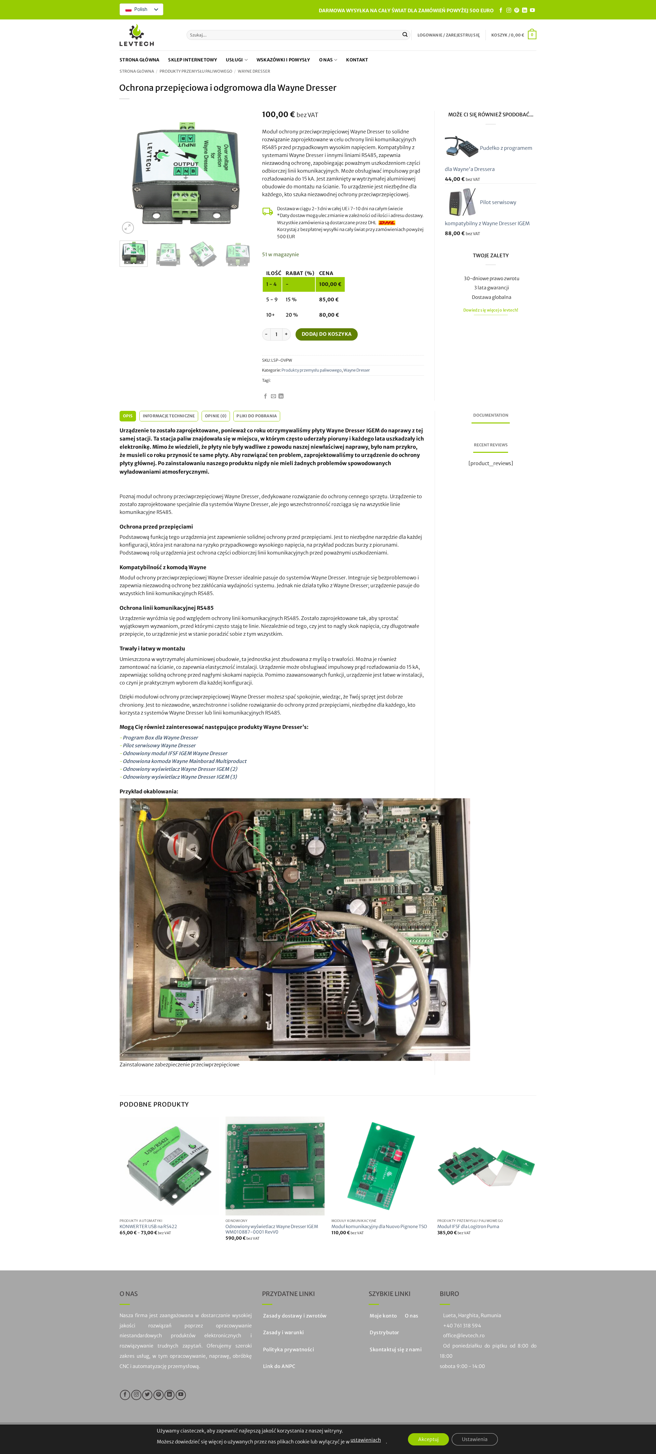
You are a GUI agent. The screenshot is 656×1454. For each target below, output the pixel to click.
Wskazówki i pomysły (283, 60)
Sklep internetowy (192, 60)
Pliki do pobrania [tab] (256, 416)
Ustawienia (475, 1439)
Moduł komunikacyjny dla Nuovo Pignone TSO (379, 1226)
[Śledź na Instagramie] (508, 10)
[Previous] (131, 173)
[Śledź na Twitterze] (147, 1395)
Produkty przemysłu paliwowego (196, 71)
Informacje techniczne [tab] (169, 416)
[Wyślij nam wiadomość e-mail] (273, 396)
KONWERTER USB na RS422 (148, 1226)
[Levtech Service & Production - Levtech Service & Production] (137, 35)
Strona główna (139, 60)
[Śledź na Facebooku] (500, 10)
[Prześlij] (405, 35)
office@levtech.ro (463, 1336)
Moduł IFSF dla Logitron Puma (468, 1226)
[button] (449, 35)
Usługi (234, 60)
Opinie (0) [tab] (216, 416)
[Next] (240, 173)
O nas (326, 60)
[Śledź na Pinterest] (516, 10)
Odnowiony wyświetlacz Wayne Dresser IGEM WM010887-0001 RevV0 (272, 1229)
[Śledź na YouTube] (532, 10)
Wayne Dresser (254, 71)
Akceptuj (428, 1439)
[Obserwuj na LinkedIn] (524, 10)
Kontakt (357, 60)
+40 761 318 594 (462, 1326)
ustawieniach (366, 1440)
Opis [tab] (128, 416)
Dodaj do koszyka (327, 334)
